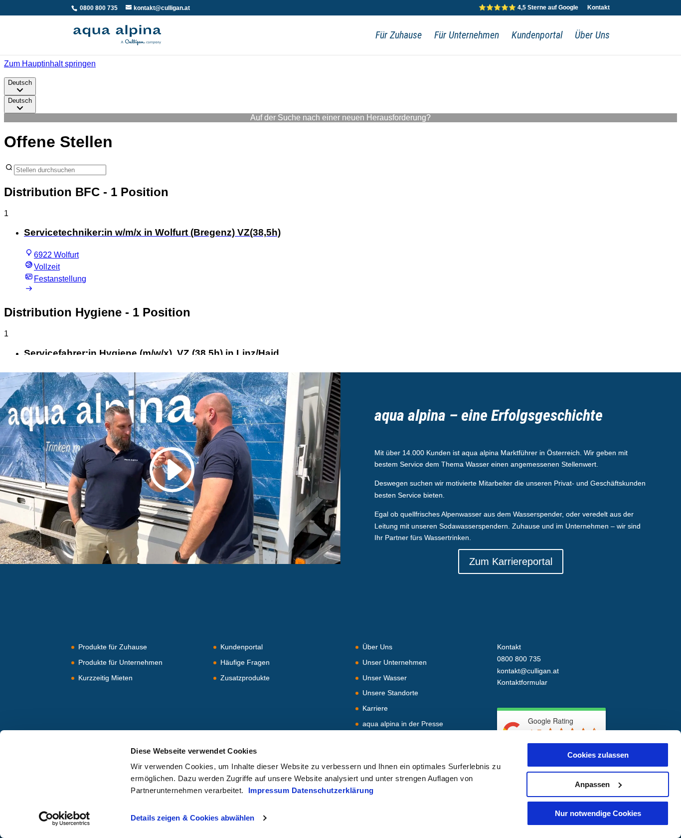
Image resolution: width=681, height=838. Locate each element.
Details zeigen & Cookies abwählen (192, 818)
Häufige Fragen (245, 662)
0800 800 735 (98, 7)
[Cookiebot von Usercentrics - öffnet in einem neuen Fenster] (64, 818)
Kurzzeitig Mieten (105, 678)
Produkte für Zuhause (112, 647)
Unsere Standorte (390, 693)
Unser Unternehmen (394, 662)
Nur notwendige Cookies (598, 813)
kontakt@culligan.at (528, 671)
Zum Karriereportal (510, 561)
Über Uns (592, 36)
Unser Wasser (384, 678)
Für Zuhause (398, 36)
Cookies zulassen (598, 755)
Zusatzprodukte (245, 678)
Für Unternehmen (466, 36)
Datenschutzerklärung (333, 790)
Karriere (375, 708)
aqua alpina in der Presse (402, 724)
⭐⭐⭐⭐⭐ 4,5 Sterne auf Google (528, 7)
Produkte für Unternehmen (120, 662)
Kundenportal (536, 36)
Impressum (270, 790)
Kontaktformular (522, 682)
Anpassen (592, 784)
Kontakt (598, 7)
